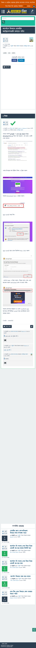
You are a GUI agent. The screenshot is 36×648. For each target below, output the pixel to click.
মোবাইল (5, 53)
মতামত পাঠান (4, 643)
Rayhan (12, 537)
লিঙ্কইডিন (21, 60)
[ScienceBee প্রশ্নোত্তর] (16, 11)
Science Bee (9, 646)
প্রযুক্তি (12, 46)
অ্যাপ (9, 53)
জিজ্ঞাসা (18, 46)
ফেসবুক (14, 60)
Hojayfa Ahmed (13, 598)
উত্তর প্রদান (12, 128)
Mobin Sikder (10, 645)
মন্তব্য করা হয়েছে (14, 331)
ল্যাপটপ (13, 53)
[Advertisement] (18, 89)
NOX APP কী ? (7, 350)
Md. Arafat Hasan (14, 552)
